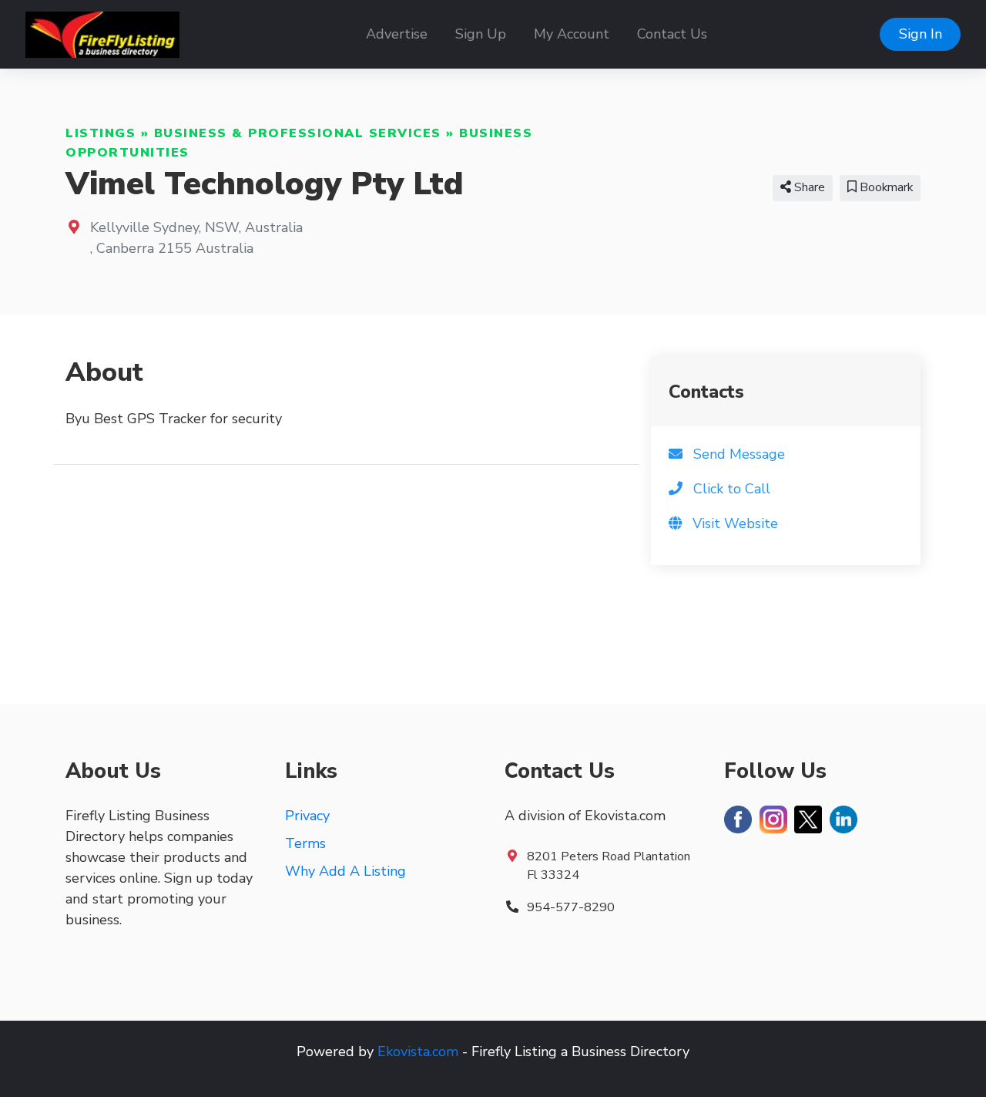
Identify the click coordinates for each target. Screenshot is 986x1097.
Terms (305, 843)
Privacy (307, 815)
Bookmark (885, 187)
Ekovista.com (417, 1051)
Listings (100, 133)
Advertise (397, 34)
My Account (571, 34)
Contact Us (672, 34)
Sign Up (480, 34)
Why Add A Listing (345, 871)
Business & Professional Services (297, 133)
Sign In (920, 34)
